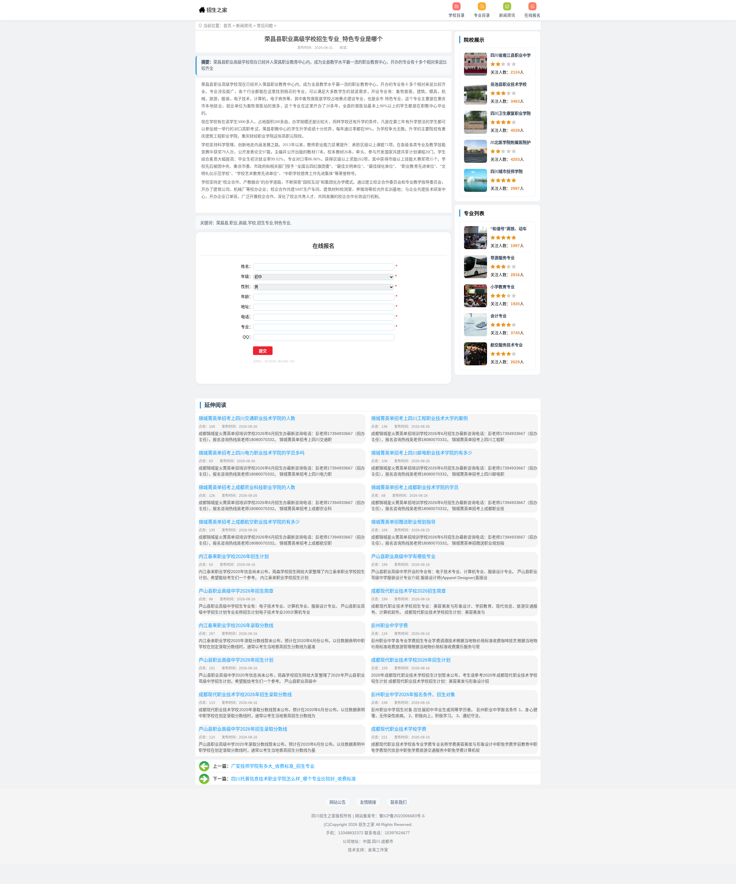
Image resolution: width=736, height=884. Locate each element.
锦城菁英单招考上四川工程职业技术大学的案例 (419, 418)
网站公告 (337, 802)
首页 (227, 25)
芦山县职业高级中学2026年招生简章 (236, 591)
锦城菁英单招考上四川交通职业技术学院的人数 (247, 418)
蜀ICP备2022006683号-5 (402, 816)
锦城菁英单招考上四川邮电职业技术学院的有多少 (421, 452)
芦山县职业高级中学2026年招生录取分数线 (243, 729)
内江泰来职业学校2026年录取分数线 (236, 625)
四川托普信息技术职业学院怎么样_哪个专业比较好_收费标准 (293, 778)
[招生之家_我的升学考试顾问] (212, 10)
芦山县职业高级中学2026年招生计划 (236, 660)
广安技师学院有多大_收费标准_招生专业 (273, 766)
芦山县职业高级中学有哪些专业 (403, 556)
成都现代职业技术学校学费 (398, 729)
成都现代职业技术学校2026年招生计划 (411, 660)
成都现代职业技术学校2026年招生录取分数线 (245, 694)
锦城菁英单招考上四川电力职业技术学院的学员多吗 (251, 452)
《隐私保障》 (283, 361)
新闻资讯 (244, 25)
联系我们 (398, 802)
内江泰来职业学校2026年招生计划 (234, 556)
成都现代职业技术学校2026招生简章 (408, 591)
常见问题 (265, 25)
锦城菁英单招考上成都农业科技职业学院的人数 (247, 487)
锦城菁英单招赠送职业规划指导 (403, 522)
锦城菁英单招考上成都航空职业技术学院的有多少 (249, 522)
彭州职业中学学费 (389, 625)
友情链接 (368, 802)
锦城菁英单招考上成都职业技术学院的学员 (415, 487)
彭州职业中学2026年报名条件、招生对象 (413, 694)
